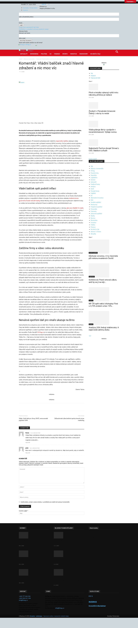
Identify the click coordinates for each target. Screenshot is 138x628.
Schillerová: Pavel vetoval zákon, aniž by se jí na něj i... (103, 281)
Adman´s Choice (96, 231)
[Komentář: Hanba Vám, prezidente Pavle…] (69, 535)
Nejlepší (93, 75)
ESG (92, 200)
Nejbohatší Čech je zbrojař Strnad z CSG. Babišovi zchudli (104, 149)
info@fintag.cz (23, 600)
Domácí (93, 180)
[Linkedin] (49, 76)
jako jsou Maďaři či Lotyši (75, 208)
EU (50, 54)
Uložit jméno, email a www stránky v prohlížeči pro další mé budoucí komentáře (45, 502)
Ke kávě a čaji (95, 54)
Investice (73, 54)
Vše (92, 73)
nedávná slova (73, 198)
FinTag (93, 171)
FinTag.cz (41, 332)
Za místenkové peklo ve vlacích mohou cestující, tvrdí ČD (67, 560)
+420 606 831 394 (25, 598)
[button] (117, 52)
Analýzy (93, 186)
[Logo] (22, 51)
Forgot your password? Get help (29, 27)
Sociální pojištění (96, 202)
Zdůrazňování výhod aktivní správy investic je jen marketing (69, 419)
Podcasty (94, 211)
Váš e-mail (22, 38)
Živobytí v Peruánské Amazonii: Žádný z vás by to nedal (102, 112)
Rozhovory (84, 54)
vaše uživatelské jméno (26, 17)
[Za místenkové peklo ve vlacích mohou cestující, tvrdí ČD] (69, 553)
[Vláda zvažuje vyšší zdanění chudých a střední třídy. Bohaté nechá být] (69, 572)
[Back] (49, 4)
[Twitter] (45, 4)
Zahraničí (93, 182)
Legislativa (94, 177)
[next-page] (90, 336)
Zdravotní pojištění (96, 213)
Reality (93, 216)
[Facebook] (42, 4)
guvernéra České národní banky (29, 201)
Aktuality (24, 54)
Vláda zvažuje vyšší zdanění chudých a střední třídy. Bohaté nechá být (67, 580)
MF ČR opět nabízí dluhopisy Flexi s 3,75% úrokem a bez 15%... (103, 305)
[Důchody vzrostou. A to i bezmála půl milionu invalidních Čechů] (104, 247)
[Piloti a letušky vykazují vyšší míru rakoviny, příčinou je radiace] (104, 87)
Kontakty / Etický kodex (30, 8)
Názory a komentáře (29, 59)
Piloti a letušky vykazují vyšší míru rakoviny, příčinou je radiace (103, 93)
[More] (54, 76)
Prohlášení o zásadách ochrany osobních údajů (34, 29)
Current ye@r (23, 511)
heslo (20, 23)
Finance (57, 54)
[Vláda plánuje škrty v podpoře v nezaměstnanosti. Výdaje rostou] (104, 124)
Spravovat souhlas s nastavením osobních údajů (56, 616)
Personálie (94, 209)
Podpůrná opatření (96, 207)
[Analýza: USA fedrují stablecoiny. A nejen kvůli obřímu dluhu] (104, 318)
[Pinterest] (41, 76)
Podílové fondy (95, 184)
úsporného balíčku (62, 141)
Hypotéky (94, 175)
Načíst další (92, 159)
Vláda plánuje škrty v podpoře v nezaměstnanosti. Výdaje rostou (103, 131)
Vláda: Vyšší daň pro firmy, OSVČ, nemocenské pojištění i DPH (33, 419)
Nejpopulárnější (95, 78)
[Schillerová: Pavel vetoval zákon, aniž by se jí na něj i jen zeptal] (104, 270)
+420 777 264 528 (24, 596)
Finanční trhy (95, 173)
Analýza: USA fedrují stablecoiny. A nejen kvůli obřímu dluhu (104, 328)
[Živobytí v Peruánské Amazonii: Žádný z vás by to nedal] (104, 105)
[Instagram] (43, 4)
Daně (92, 189)
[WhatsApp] (45, 76)
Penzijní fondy (95, 191)
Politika (44, 54)
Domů (20, 59)
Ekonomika (34, 54)
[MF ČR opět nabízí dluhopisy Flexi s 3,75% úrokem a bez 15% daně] (104, 294)
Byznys (65, 54)
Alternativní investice (97, 198)
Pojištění (93, 193)
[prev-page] (89, 336)
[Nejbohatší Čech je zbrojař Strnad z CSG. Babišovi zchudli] (104, 142)
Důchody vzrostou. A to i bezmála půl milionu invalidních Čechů (103, 257)
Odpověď (27, 442)
